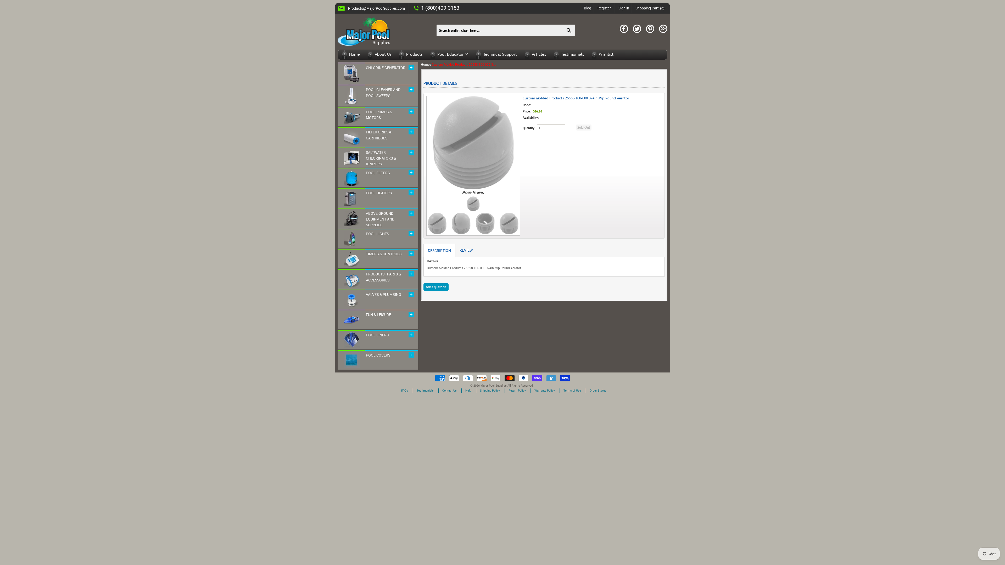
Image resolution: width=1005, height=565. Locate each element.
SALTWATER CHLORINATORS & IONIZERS (381, 158)
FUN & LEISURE (378, 315)
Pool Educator (451, 54)
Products (414, 54)
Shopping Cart (650, 8)
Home (354, 54)
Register (604, 8)
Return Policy (517, 390)
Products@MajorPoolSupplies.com (376, 8)
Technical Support (500, 54)
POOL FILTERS (378, 173)
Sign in (623, 8)
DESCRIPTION (439, 250)
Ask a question (436, 287)
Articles (539, 54)
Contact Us (449, 390)
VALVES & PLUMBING (383, 294)
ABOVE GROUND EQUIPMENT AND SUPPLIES (380, 219)
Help (468, 390)
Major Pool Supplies (494, 385)
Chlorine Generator (385, 68)
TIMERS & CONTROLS (383, 254)
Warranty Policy (544, 390)
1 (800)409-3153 (440, 8)
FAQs (404, 390)
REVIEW (466, 250)
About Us (383, 54)
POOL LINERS (377, 335)
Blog (587, 8)
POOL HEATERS (379, 193)
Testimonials (572, 54)
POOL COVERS (378, 355)
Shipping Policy (490, 390)
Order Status (598, 390)
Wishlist (606, 54)
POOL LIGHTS (377, 234)
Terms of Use (572, 390)
